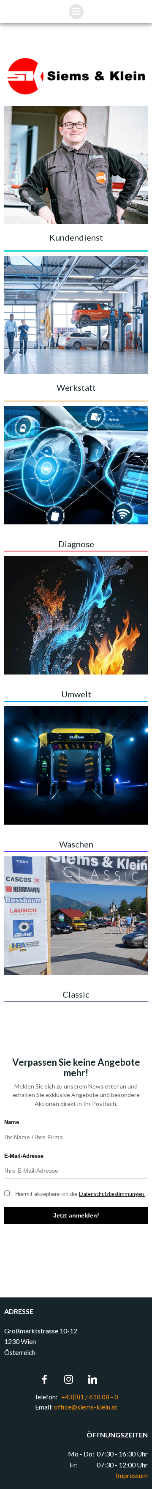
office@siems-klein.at (85, 1407)
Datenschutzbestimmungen (112, 1194)
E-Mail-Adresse (23, 1156)
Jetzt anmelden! (76, 1215)
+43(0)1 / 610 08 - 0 (89, 1397)
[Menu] (76, 11)
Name (11, 1122)
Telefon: (46, 1397)
